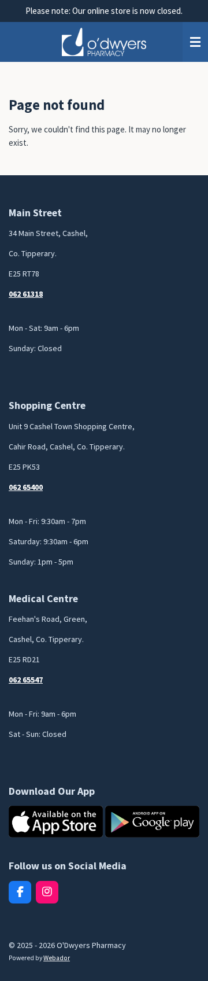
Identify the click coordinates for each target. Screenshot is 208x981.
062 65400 (26, 487)
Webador (56, 958)
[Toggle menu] (195, 42)
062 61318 (26, 294)
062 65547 (26, 679)
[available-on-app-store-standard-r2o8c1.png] (56, 822)
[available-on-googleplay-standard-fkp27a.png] (152, 822)
